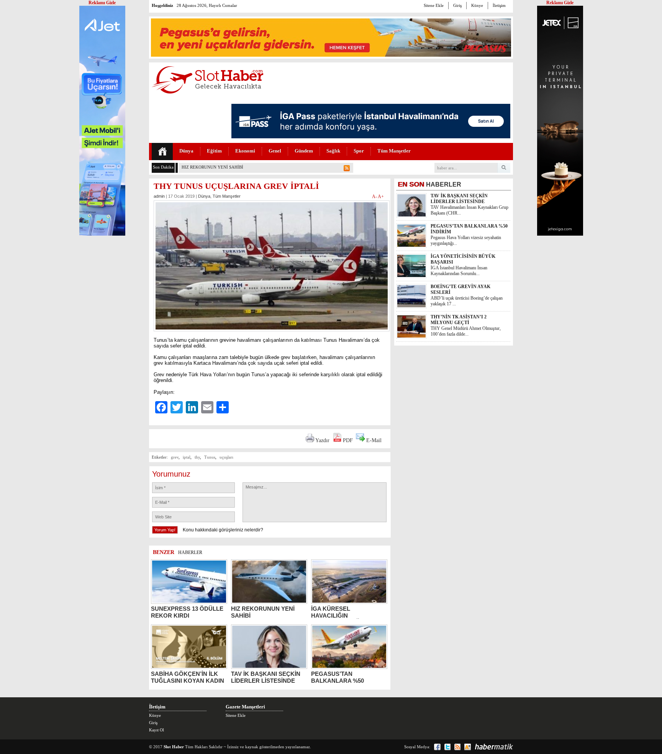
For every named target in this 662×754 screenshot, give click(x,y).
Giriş (457, 5)
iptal (186, 457)
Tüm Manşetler (394, 151)
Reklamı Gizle (560, 2)
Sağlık (333, 151)
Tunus (209, 457)
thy (197, 457)
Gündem (304, 151)
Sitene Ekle (434, 5)
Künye (477, 5)
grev (175, 457)
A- (375, 196)
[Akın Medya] (467, 747)
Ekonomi (245, 151)
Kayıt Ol (156, 730)
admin (159, 196)
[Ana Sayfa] (162, 151)
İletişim (499, 5)
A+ (381, 196)
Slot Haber (174, 746)
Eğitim (214, 151)
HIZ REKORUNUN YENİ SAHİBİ (212, 167)
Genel (275, 151)
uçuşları (226, 457)
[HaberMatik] (494, 747)
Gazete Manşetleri (245, 707)
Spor (359, 151)
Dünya (186, 151)
